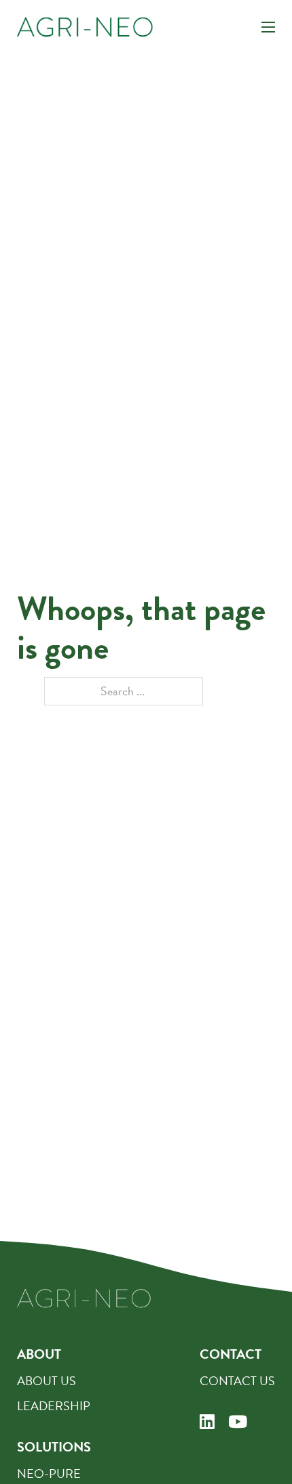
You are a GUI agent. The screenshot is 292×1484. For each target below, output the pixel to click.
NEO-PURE (49, 1473)
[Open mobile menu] (268, 27)
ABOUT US (46, 1381)
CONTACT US (237, 1381)
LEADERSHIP (53, 1406)
